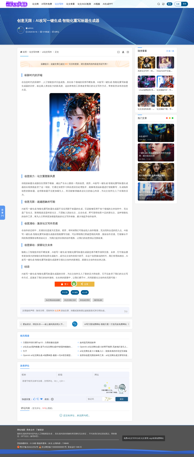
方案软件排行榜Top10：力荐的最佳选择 (41, 342)
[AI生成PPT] (156, 133)
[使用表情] (52, 399)
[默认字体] (123, 52)
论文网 (35, 3)
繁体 (169, 4)
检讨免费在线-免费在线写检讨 (152, 175)
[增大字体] (128, 52)
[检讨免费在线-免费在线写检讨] (156, 172)
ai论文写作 (47, 52)
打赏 (66, 292)
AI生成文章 (85, 300)
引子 (25, 351)
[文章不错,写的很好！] (34, 399)
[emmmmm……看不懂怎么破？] (38, 399)
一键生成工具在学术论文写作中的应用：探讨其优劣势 (155, 154)
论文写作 (59, 3)
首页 (25, 52)
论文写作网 (34, 52)
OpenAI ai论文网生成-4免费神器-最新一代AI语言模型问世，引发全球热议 (55, 355)
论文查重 (70, 3)
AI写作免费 (46, 3)
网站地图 (21, 429)
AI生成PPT (108, 3)
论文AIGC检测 (84, 3)
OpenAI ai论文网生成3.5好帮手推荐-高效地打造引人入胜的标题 (108, 346)
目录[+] (2, 212)
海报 (76, 292)
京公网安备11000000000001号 (54, 447)
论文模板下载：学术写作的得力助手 (171, 109)
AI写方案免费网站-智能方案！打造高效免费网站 (105, 324)
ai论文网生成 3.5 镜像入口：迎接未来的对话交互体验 (103, 351)
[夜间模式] (163, 4)
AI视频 (97, 3)
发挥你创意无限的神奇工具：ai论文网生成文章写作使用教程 (106, 355)
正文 (57, 52)
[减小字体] (118, 52)
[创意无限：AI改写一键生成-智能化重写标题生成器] (74, 131)
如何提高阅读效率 (88, 342)
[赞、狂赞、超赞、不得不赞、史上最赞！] (41, 399)
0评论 (56, 32)
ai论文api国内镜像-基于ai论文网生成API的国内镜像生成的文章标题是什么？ (57, 346)
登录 (184, 4)
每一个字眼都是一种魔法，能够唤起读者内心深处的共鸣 (156, 193)
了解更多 (40, 429)
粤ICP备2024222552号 (29, 447)
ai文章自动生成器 (53, 300)
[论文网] (17, 4)
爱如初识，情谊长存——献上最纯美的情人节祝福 (45, 324)
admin (30, 28)
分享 (84, 284)
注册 (178, 4)
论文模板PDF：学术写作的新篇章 (170, 90)
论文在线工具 (70, 300)
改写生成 (98, 300)
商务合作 (31, 429)
